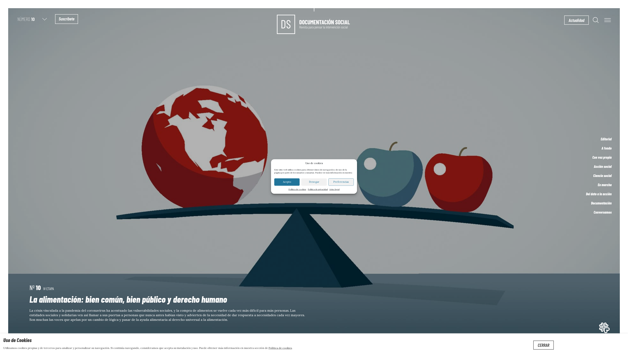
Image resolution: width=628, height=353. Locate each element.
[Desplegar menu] (607, 20)
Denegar (314, 182)
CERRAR (543, 345)
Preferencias (341, 182)
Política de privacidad (318, 189)
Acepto (287, 182)
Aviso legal (334, 189)
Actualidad (576, 20)
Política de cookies (297, 189)
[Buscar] (595, 20)
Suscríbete (66, 18)
